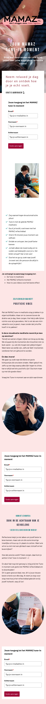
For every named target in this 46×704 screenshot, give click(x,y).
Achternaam (13, 132)
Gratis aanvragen (15, 146)
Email (11, 111)
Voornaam (13, 122)
